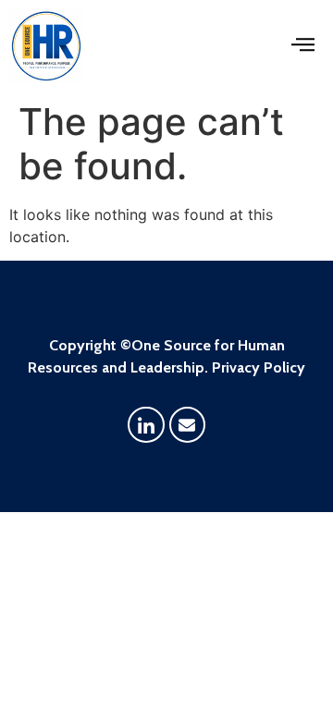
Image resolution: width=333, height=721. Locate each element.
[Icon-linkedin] (146, 425)
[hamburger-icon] (303, 46)
